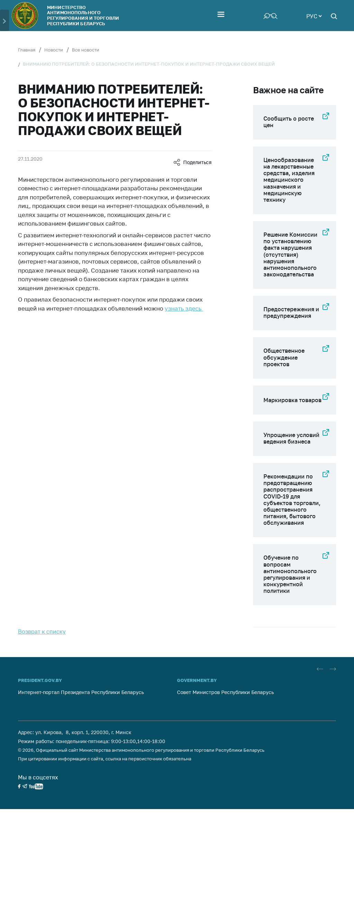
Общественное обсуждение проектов (284, 357)
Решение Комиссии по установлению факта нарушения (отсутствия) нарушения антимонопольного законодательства (290, 254)
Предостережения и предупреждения (291, 312)
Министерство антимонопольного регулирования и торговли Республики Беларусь (83, 15)
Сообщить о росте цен (288, 122)
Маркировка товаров (292, 400)
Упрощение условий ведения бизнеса (291, 438)
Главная (26, 50)
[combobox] (314, 15)
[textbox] (314, 15)
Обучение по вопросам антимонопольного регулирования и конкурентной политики (290, 574)
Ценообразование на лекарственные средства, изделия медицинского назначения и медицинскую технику (289, 179)
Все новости (85, 50)
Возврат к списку (42, 631)
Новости (53, 50)
